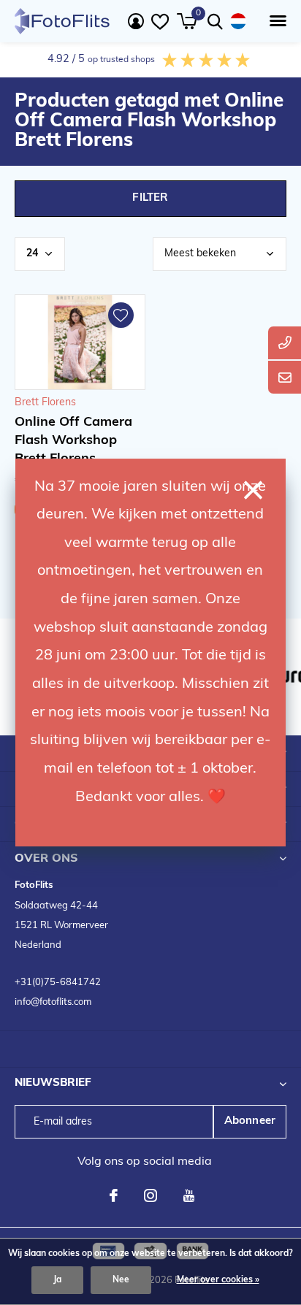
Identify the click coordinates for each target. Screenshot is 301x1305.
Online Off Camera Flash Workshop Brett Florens (73, 441)
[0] (187, 21)
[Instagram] (150, 1195)
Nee (121, 1280)
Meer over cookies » (218, 1280)
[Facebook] (114, 1195)
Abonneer (250, 1121)
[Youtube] (188, 1195)
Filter (150, 198)
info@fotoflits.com (53, 1002)
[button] (275, 21)
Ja (57, 1280)
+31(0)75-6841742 (58, 982)
